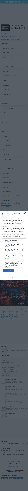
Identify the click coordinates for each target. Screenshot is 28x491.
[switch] (22, 244)
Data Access (15, 276)
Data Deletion (6, 276)
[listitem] (14, 241)
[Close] (25, 213)
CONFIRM (8, 270)
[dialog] (14, 245)
